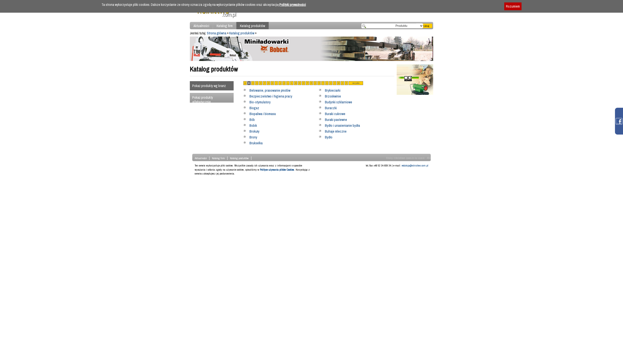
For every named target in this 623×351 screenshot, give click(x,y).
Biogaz (254, 108)
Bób (252, 119)
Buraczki (331, 108)
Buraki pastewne (336, 119)
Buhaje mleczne (336, 131)
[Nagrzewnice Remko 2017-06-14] (415, 93)
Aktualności (201, 26)
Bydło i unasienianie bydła (342, 125)
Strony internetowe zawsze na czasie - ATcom (409, 158)
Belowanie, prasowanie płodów (269, 90)
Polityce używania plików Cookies (277, 169)
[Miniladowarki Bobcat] (311, 60)
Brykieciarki (332, 90)
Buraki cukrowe (335, 114)
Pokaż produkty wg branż (209, 86)
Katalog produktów (252, 26)
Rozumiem (513, 6)
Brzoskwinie (333, 96)
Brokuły (254, 131)
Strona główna (216, 33)
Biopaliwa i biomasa (262, 114)
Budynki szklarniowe (338, 102)
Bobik (253, 125)
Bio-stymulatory (260, 102)
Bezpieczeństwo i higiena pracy (270, 96)
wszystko (355, 83)
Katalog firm (225, 26)
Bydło (328, 137)
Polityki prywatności (292, 4)
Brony (253, 137)
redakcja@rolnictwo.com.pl (415, 165)
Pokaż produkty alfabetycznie (202, 99)
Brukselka (256, 143)
